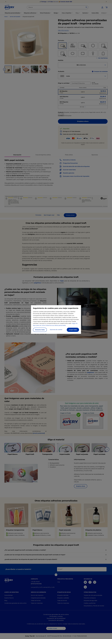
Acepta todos (73, 329)
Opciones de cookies (56, 329)
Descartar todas (40, 329)
